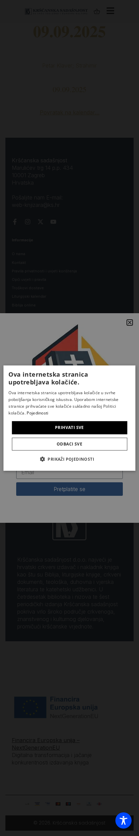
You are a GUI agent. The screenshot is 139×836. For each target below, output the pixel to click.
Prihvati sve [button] (69, 427)
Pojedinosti (37, 412)
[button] (69, 459)
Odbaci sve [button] (69, 444)
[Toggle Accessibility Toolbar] (123, 820)
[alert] (69, 418)
